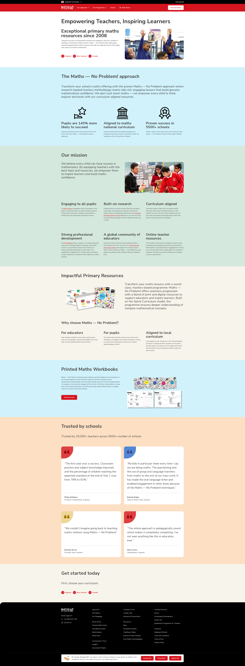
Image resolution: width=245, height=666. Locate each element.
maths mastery (68, 209)
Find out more (69, 397)
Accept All (147, 658)
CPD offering (68, 243)
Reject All (175, 658)
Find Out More (176, 8)
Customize (161, 658)
